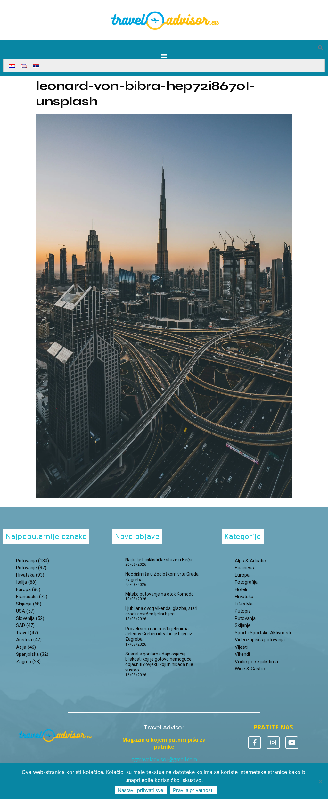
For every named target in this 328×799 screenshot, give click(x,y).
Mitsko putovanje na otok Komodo (159, 594)
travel (27, 633)
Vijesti (241, 647)
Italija (26, 582)
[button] (320, 48)
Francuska (31, 596)
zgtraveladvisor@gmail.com (164, 759)
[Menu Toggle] (164, 56)
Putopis (243, 611)
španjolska (32, 654)
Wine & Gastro (250, 668)
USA (25, 611)
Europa (28, 589)
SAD (25, 625)
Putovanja (245, 618)
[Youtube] (291, 742)
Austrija (29, 640)
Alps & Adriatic (250, 561)
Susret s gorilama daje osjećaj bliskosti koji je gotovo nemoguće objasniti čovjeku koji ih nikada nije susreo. (159, 661)
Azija (26, 647)
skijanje (28, 604)
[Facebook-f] (254, 742)
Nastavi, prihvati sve (140, 790)
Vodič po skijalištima (256, 661)
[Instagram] (273, 742)
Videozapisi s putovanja (260, 640)
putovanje (31, 568)
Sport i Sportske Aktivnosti (263, 633)
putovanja (32, 561)
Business (244, 568)
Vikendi (242, 654)
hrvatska (30, 575)
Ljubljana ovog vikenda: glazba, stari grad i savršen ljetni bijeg (161, 611)
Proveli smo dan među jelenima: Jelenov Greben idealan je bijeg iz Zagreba (158, 634)
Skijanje (242, 625)
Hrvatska (244, 596)
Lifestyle (244, 604)
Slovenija (30, 618)
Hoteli (241, 589)
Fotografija (246, 582)
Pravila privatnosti (193, 790)
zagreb (28, 661)
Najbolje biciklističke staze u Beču (158, 559)
